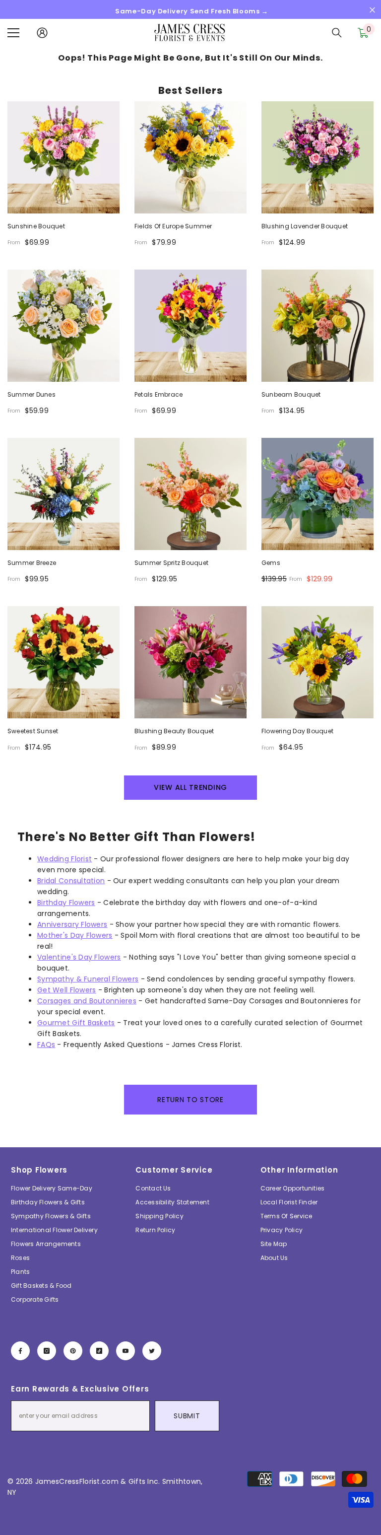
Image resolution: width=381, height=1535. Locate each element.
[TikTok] (99, 1350)
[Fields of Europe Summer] (190, 157)
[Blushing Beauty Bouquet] (190, 662)
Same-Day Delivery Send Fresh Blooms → (191, 11)
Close (372, 10)
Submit (187, 1416)
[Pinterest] (73, 1350)
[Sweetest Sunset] (63, 662)
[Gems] (317, 494)
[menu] (13, 33)
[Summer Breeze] (63, 494)
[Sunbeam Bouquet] (317, 326)
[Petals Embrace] (190, 326)
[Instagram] (46, 1350)
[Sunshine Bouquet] (63, 157)
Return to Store (190, 1100)
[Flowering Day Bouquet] (317, 662)
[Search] (337, 33)
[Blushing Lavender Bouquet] (317, 157)
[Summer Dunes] (63, 326)
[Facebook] (20, 1350)
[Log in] (42, 32)
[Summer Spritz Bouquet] (190, 494)
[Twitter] (151, 1350)
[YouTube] (125, 1350)
